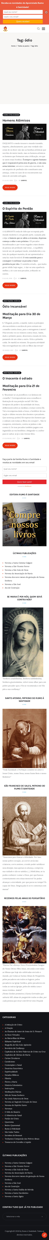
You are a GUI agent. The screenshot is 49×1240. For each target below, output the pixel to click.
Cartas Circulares (12, 1058)
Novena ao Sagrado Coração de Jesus (21, 1102)
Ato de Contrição (12, 588)
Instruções (9, 1088)
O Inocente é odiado (17, 378)
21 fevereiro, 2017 (9, 438)
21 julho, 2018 (8, 180)
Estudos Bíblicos (12, 1075)
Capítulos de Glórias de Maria (17, 1055)
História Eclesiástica (13, 1085)
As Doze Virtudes (12, 1035)
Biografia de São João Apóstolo (18, 1045)
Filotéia (8, 1078)
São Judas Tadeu (12, 1132)
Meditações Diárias (12, 301)
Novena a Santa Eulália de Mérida (19, 1189)
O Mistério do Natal (13, 1115)
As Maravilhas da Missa (15, 1038)
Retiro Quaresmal (12, 1125)
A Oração (9, 1028)
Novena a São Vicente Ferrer (17, 566)
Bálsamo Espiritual (13, 1041)
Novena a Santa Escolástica (16, 1193)
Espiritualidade (11, 1071)
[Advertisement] (24, 73)
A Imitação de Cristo (13, 1024)
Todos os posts (23, 46)
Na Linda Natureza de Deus (16, 1098)
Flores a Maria (11, 1082)
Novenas (8, 1108)
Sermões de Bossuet (13, 1135)
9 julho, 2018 (7, 278)
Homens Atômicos (16, 120)
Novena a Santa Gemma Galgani (18, 563)
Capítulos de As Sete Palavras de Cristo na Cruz (25, 1051)
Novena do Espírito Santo (16, 1105)
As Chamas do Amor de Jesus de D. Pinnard (23, 1031)
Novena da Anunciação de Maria (19, 573)
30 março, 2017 (8, 350)
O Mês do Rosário (12, 1112)
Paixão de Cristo (12, 1118)
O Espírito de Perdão (18, 209)
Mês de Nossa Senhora (14, 1095)
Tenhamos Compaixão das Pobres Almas (22, 1139)
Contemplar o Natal (13, 1065)
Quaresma (9, 1122)
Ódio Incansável (15, 306)
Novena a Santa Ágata (14, 1196)
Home (13, 46)
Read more (10, 187)
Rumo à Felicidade (11, 115)
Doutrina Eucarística (14, 1068)
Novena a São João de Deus (16, 570)
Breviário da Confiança (14, 1048)
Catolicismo (10, 1061)
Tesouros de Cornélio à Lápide (18, 1142)
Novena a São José (13, 584)
